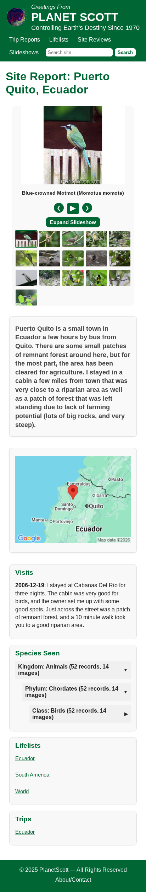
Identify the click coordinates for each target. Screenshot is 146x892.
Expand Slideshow (73, 222)
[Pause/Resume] (73, 208)
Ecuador (25, 758)
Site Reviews (94, 40)
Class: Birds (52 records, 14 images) (69, 714)
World (22, 791)
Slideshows (24, 52)
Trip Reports (24, 40)
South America (32, 775)
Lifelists (58, 40)
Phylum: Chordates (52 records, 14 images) (71, 692)
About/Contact (73, 880)
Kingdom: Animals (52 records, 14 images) (63, 670)
